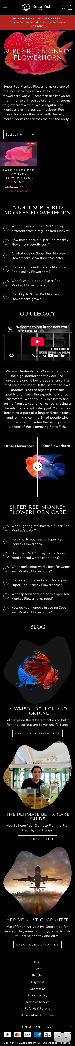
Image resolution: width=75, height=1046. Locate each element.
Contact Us (37, 989)
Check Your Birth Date (37, 733)
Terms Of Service (37, 1002)
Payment (37, 982)
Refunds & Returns (37, 1008)
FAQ (37, 969)
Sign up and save (36, 1026)
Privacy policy (38, 995)
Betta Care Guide (37, 838)
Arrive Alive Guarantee (37, 1015)
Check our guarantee (37, 944)
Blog (37, 962)
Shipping (37, 975)
